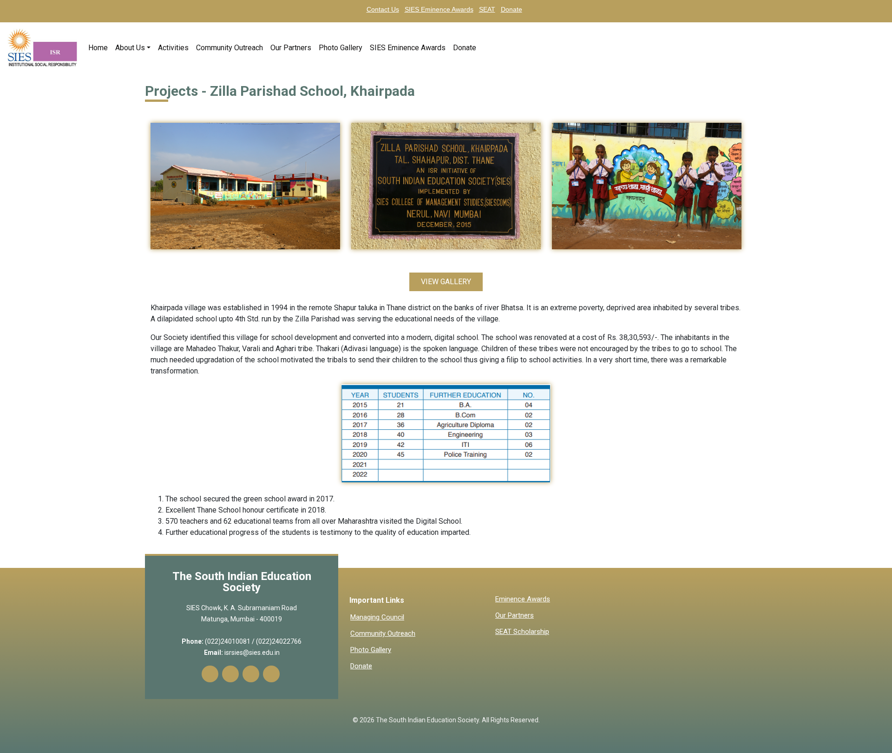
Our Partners (290, 47)
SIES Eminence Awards (439, 9)
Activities (173, 47)
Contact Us (383, 9)
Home (100, 47)
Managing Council (377, 617)
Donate (511, 9)
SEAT (487, 9)
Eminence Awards (522, 599)
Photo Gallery (340, 47)
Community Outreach (229, 47)
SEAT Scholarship (522, 631)
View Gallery (446, 281)
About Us (130, 47)
